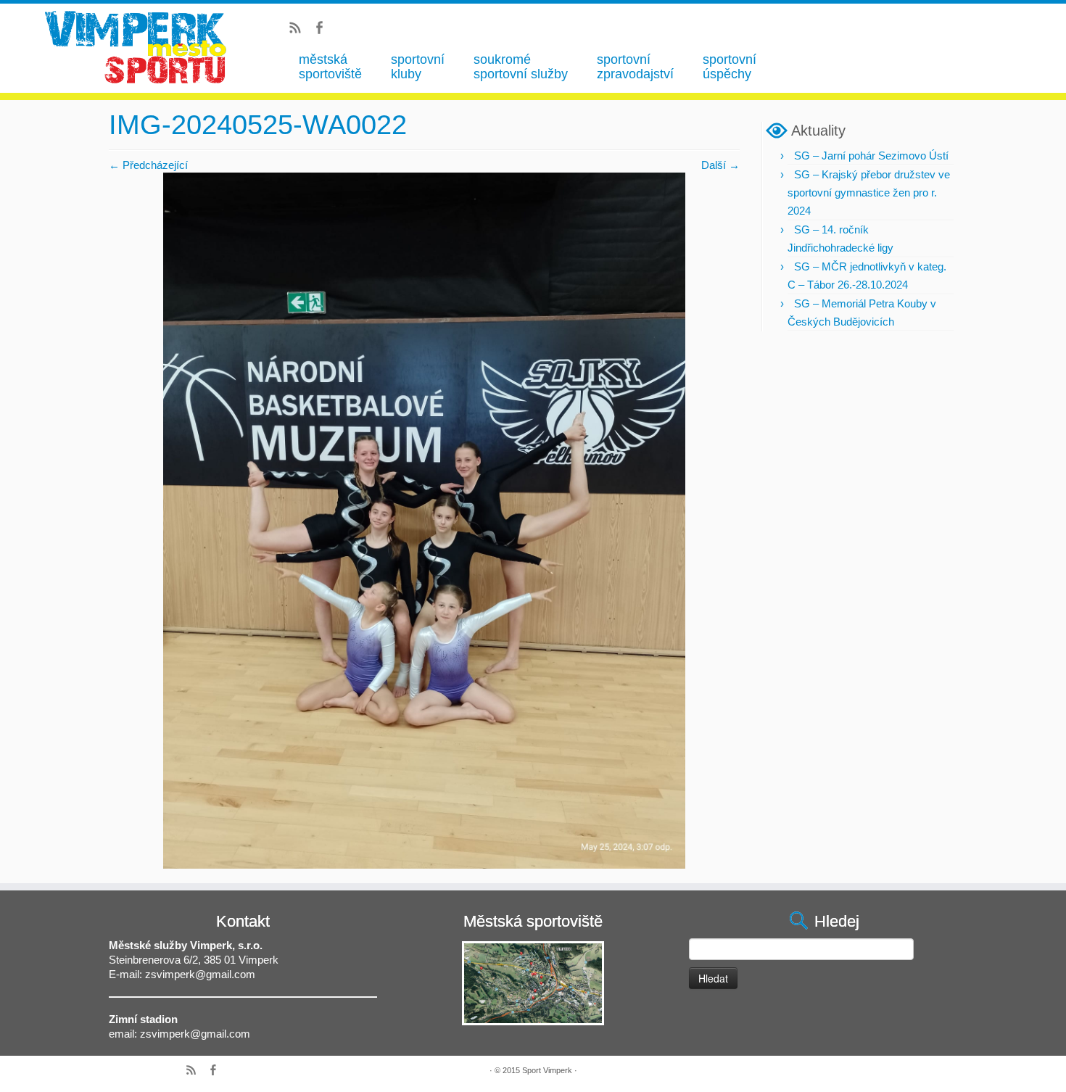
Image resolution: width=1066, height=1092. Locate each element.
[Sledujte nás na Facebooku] (324, 30)
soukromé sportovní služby (521, 66)
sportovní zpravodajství (635, 66)
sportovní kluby (418, 66)
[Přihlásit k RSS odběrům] (300, 30)
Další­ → (720, 165)
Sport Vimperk (547, 1070)
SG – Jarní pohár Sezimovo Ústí (871, 155)
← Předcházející (148, 165)
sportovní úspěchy (729, 66)
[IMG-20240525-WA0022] (424, 519)
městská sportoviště (330, 66)
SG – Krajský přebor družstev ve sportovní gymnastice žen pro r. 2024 (869, 192)
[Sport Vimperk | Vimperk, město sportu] (135, 47)
